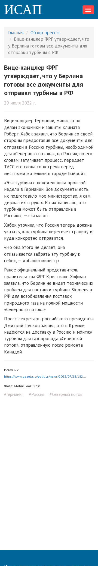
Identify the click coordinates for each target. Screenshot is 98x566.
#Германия (13, 394)
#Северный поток (66, 394)
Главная (15, 33)
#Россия (36, 394)
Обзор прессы (44, 33)
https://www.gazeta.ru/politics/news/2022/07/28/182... (45, 376)
